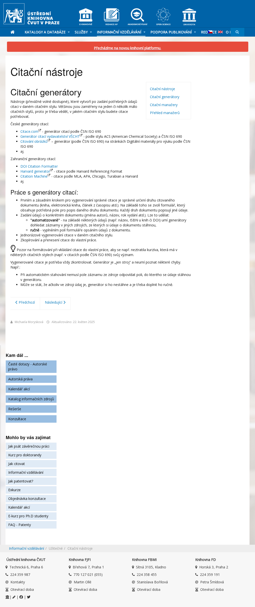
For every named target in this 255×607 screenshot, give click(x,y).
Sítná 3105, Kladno (151, 567)
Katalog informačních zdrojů (31, 399)
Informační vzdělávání (119, 32)
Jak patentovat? (20, 481)
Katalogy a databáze (45, 32)
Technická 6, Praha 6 (26, 567)
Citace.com (29, 131)
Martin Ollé (82, 582)
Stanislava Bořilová (152, 582)
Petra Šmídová (212, 582)
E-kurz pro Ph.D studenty (28, 516)
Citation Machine (34, 176)
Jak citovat (16, 463)
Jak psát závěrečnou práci (28, 446)
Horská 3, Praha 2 (213, 567)
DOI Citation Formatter (39, 166)
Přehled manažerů (165, 112)
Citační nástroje (162, 88)
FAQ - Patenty (19, 524)
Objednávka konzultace (27, 498)
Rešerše (14, 408)
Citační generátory (164, 96)
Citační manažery (164, 104)
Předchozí (26, 302)
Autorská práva (20, 379)
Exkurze (14, 489)
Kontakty (17, 582)
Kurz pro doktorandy (24, 455)
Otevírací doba (22, 589)
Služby (82, 32)
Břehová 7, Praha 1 (88, 567)
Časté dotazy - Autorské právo (27, 366)
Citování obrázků (34, 141)
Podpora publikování (171, 32)
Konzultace (17, 418)
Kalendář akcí (19, 389)
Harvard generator (35, 171)
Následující (54, 302)
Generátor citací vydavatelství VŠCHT (50, 136)
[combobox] (237, 32)
